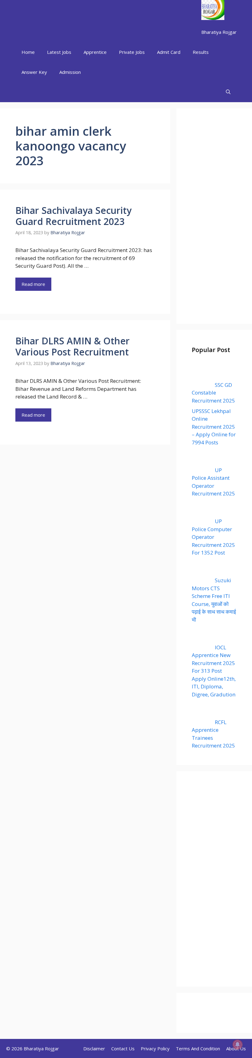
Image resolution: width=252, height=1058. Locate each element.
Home (28, 52)
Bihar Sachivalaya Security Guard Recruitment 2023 (73, 216)
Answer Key (34, 72)
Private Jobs (132, 52)
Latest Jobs (59, 52)
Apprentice (95, 52)
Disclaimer (94, 1048)
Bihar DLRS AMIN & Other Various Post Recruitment (72, 346)
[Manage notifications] (237, 1044)
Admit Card (168, 52)
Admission (70, 72)
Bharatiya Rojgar (219, 32)
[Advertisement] (214, 216)
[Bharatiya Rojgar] (212, 11)
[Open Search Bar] (228, 92)
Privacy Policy (155, 1048)
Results (201, 52)
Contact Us (123, 1048)
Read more (33, 284)
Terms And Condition (198, 1048)
